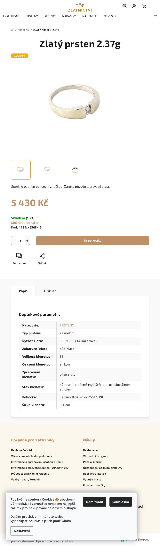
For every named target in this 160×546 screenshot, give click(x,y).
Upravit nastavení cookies (54, 541)
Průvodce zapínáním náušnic (30, 473)
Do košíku (94, 240)
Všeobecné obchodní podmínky (31, 456)
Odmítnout (94, 502)
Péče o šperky (92, 462)
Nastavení (22, 531)
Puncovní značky (94, 485)
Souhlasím (120, 502)
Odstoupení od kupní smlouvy (103, 467)
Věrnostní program (95, 456)
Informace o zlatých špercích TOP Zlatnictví (40, 467)
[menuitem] (11, 16)
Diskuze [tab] (50, 291)
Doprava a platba (94, 473)
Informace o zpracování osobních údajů (37, 462)
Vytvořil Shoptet (137, 539)
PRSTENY (67, 325)
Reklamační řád (21, 450)
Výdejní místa (92, 479)
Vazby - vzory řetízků (25, 479)
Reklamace (90, 450)
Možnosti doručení (25, 223)
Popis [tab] (23, 291)
